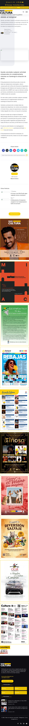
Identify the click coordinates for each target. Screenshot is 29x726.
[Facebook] (17, 2)
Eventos (4, 688)
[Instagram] (21, 2)
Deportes (17, 692)
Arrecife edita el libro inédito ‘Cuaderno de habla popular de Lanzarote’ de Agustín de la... (17, 708)
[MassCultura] (6, 11)
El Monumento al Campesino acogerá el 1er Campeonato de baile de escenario (19, 202)
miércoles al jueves (8, 128)
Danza (3, 692)
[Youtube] (23, 2)
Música (16, 688)
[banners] (14, 538)
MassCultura (7, 29)
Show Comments (14, 213)
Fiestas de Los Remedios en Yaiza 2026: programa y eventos (17, 701)
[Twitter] (19, 2)
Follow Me (14, 173)
